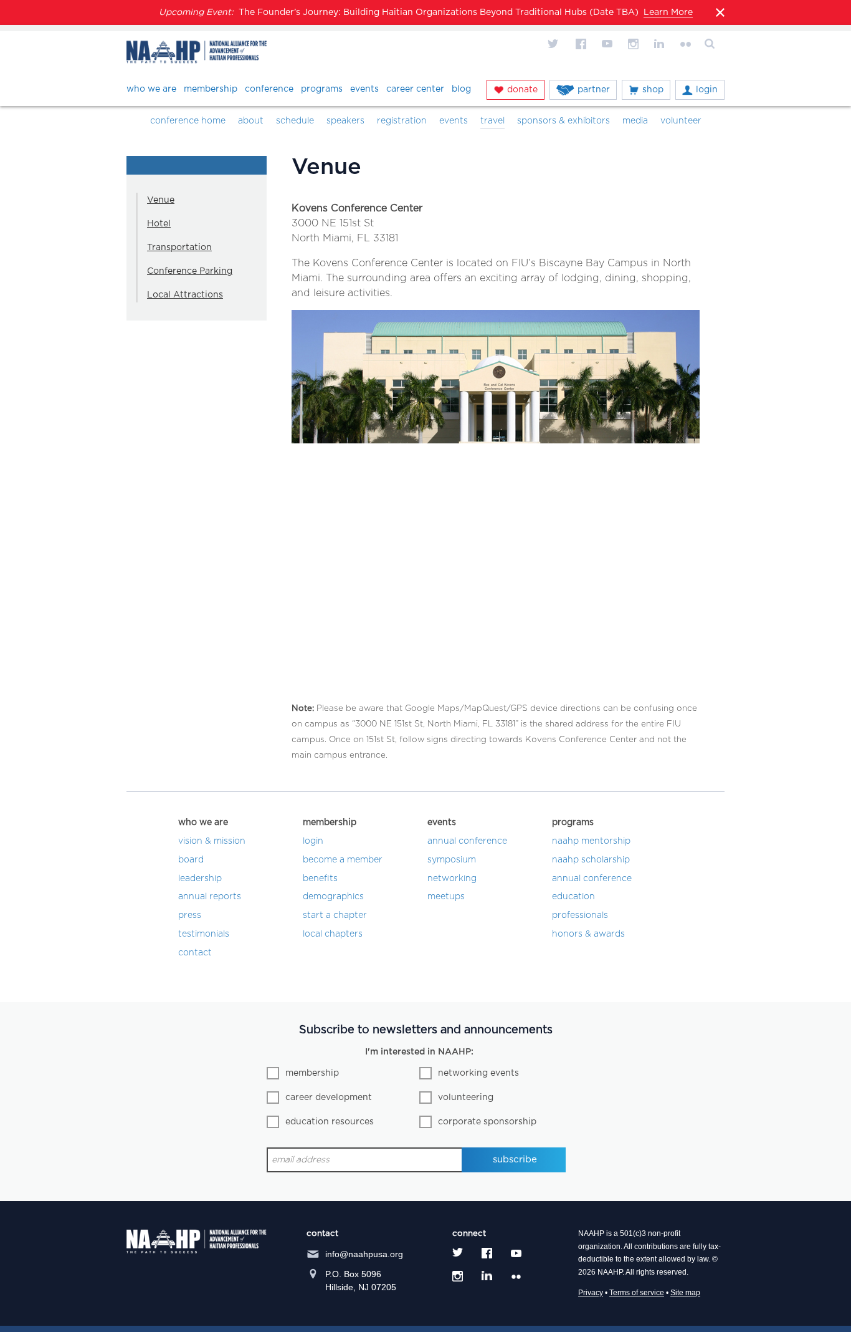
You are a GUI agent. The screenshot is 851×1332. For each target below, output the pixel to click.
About (251, 121)
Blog (461, 89)
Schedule (295, 121)
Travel (492, 121)
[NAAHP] (196, 54)
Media (635, 121)
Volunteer (680, 121)
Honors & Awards (588, 934)
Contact (195, 952)
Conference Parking (189, 271)
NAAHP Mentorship (591, 841)
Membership (210, 89)
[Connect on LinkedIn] (659, 43)
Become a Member (343, 860)
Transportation (179, 247)
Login (707, 89)
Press (189, 915)
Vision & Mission (211, 841)
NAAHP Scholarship (591, 860)
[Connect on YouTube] (607, 43)
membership (312, 1073)
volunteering (465, 1097)
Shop (652, 89)
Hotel (159, 224)
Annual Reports (209, 896)
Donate (522, 89)
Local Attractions (185, 295)
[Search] (711, 43)
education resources (329, 1121)
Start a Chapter (335, 915)
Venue (160, 200)
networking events (478, 1073)
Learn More (668, 12)
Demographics (333, 896)
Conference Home (188, 121)
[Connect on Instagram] (633, 43)
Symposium (451, 860)
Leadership (200, 878)
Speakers (345, 121)
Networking (452, 878)
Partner (594, 89)
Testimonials (203, 934)
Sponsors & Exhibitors (563, 121)
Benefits (320, 878)
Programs (322, 89)
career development (328, 1097)
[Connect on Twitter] (554, 43)
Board (191, 860)
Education (573, 896)
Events (364, 89)
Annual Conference (467, 841)
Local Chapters (333, 934)
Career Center (415, 89)
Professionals (580, 915)
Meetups (446, 896)
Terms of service (636, 1292)
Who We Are (151, 89)
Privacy (590, 1292)
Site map (685, 1292)
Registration (402, 121)
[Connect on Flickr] (685, 43)
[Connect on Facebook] (581, 43)
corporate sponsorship (487, 1121)
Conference (269, 89)
